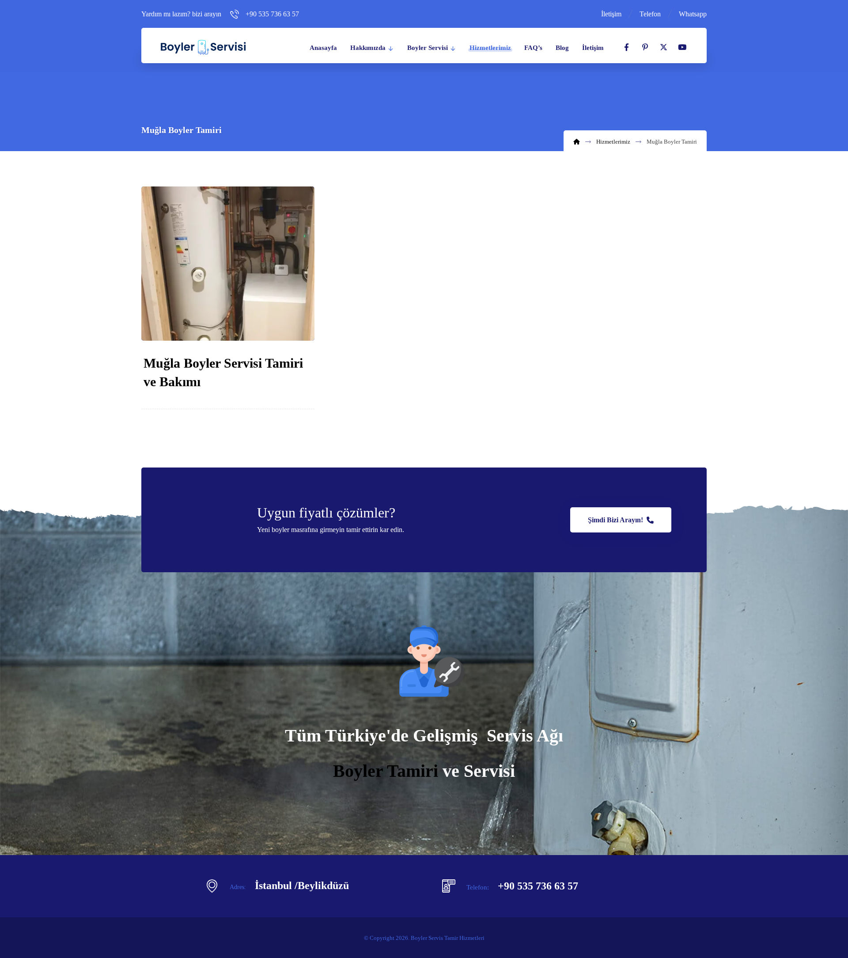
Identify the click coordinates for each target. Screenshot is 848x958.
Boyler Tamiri (385, 771)
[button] (626, 47)
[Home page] (576, 141)
